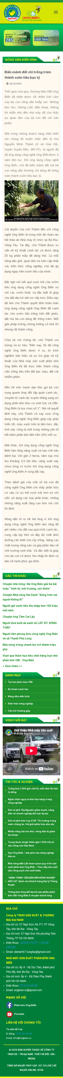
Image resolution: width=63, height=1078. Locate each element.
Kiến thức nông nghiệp (20, 703)
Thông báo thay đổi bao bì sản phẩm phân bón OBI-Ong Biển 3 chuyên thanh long (31, 894)
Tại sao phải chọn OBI (20, 682)
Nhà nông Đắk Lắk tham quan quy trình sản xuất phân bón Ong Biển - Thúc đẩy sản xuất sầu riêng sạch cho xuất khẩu (33, 867)
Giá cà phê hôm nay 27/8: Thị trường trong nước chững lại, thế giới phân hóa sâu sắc (32, 822)
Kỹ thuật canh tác (18, 689)
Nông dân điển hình (19, 696)
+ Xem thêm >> (12, 666)
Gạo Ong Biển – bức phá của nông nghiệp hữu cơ (31, 855)
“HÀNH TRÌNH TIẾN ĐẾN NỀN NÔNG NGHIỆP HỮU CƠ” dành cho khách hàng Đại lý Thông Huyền (32, 881)
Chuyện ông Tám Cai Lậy (19, 616)
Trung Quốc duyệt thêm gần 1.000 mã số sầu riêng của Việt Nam (31, 844)
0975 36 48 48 (28, 985)
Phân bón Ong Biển (25, 1005)
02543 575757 (29, 942)
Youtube (19, 1014)
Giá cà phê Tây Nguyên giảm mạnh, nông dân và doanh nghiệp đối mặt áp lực (31, 812)
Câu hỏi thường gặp (19, 710)
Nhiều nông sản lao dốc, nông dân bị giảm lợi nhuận (31, 833)
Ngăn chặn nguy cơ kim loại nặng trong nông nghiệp (30, 801)
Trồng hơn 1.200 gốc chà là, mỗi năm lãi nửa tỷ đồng (33, 790)
